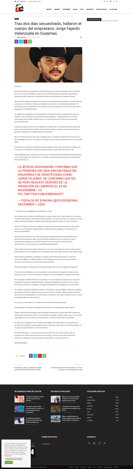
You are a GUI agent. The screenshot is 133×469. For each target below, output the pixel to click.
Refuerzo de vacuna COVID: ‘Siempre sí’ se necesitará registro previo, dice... (70, 398)
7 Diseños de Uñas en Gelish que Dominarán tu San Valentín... (35, 398)
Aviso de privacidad (52, 467)
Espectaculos (101, 9)
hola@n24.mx (54, 444)
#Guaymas (26, 174)
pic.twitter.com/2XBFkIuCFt (41, 194)
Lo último (113, 9)
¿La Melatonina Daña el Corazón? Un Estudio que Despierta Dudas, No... (34, 420)
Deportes (89, 9)
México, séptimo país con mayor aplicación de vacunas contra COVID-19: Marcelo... (71, 418)
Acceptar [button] (8, 462)
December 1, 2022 (31, 204)
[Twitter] (117, 1)
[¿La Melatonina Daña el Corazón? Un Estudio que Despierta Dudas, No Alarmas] (19, 420)
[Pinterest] (25, 42)
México (49, 9)
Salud (75, 9)
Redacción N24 (21, 37)
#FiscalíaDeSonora (38, 167)
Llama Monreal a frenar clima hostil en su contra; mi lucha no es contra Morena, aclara (66, 369)
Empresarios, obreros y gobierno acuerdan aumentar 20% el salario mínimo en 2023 (28, 369)
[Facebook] (107, 1)
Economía (66, 9)
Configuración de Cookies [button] (14, 459)
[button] (104, 1)
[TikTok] (113, 1)
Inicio (16, 16)
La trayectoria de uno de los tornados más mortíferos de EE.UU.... (71, 408)
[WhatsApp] (30, 42)
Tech (82, 9)
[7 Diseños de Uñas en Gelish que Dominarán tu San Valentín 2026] (19, 399)
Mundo (57, 9)
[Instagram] (110, 1)
